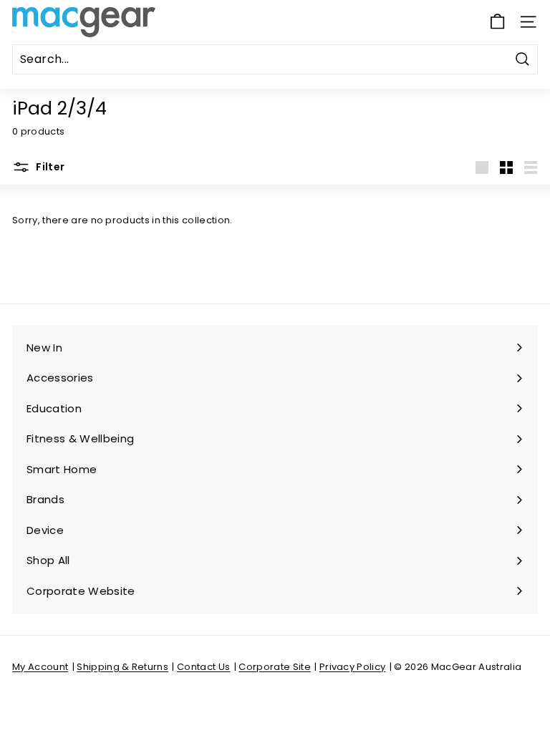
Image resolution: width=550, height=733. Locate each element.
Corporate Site (274, 667)
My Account (40, 667)
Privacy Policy (352, 667)
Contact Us (203, 667)
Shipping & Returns (122, 667)
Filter (49, 166)
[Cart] (497, 22)
